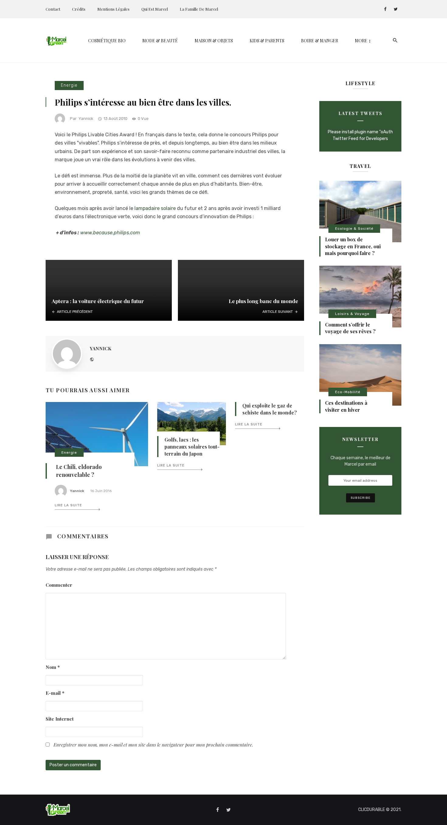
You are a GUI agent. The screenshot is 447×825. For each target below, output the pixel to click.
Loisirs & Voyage (352, 314)
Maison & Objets (214, 41)
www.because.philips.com (110, 233)
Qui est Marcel (154, 9)
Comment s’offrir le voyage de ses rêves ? (350, 327)
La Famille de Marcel (199, 9)
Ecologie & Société (354, 228)
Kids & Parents (267, 41)
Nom (53, 667)
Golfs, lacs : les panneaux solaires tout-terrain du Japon (192, 446)
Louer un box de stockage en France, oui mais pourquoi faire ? (353, 246)
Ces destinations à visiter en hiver (346, 406)
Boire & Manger (319, 41)
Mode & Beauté (160, 41)
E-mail (55, 693)
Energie (69, 85)
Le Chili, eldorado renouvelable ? (79, 470)
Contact (53, 9)
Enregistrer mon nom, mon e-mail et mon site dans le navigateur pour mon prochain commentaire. (153, 744)
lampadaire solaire (155, 208)
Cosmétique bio (107, 41)
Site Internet (60, 718)
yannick (85, 118)
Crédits (78, 9)
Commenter (59, 585)
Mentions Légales (113, 9)
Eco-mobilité (347, 392)
